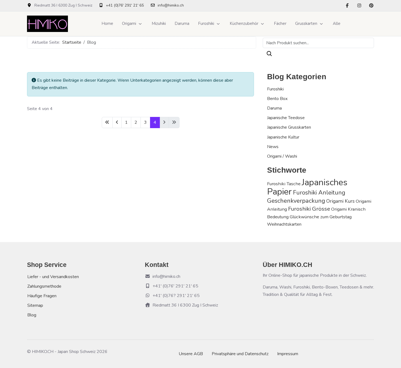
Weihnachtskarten (284, 224)
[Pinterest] (371, 6)
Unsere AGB (191, 354)
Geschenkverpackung (296, 200)
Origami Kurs (340, 201)
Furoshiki (275, 89)
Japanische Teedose (286, 118)
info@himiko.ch (171, 5)
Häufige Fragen (41, 296)
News (273, 147)
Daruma (274, 108)
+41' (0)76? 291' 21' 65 (176, 296)
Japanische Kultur (283, 137)
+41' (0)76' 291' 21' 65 (175, 286)
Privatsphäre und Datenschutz (240, 354)
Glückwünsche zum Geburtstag (321, 217)
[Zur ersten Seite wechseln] (107, 122)
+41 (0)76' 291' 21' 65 (125, 5)
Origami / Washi (282, 156)
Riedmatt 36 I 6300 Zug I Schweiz (185, 305)
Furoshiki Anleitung (319, 193)
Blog (31, 315)
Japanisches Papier (307, 186)
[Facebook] (347, 6)
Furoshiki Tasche (284, 184)
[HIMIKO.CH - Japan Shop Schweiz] (47, 24)
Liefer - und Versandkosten (53, 277)
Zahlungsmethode (44, 286)
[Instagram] (359, 6)
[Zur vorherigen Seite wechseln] (117, 122)
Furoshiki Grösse (309, 209)
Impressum (287, 354)
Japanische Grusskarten (289, 127)
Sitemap (35, 305)
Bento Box (277, 99)
